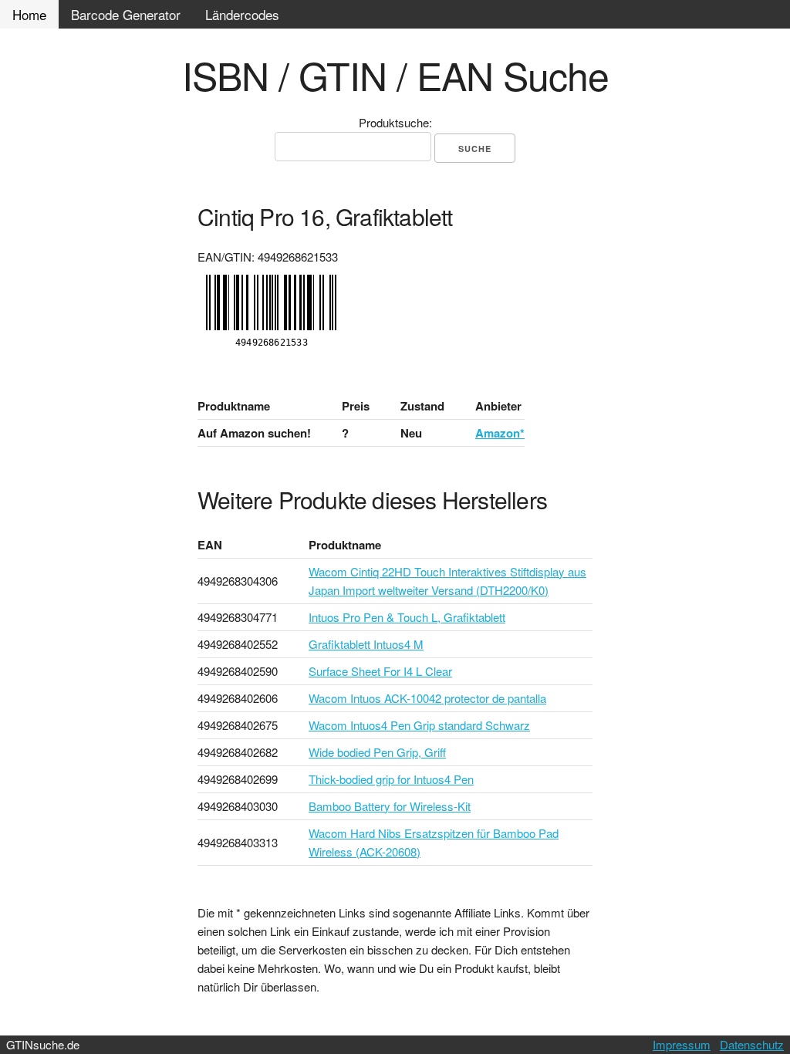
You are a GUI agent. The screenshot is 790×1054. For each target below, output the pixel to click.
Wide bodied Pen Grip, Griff (377, 752)
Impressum (682, 1044)
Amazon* (500, 432)
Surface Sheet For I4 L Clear (380, 671)
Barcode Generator (126, 14)
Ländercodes (242, 14)
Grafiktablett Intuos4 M (366, 644)
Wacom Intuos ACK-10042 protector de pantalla (427, 698)
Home (29, 14)
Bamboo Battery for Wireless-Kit (390, 806)
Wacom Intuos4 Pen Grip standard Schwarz (419, 725)
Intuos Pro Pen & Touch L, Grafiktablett (407, 617)
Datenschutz (752, 1044)
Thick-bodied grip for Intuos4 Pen (391, 779)
